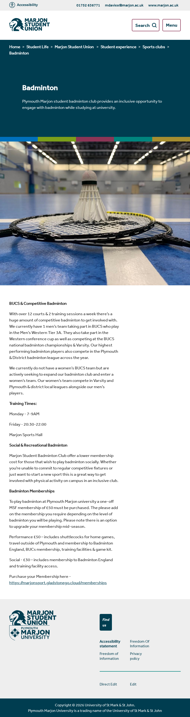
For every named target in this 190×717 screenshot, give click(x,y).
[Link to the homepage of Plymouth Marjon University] (29, 25)
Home (14, 46)
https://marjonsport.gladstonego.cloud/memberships (58, 582)
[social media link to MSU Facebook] (176, 622)
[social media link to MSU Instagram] (184, 622)
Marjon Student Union (75, 46)
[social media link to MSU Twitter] (180, 622)
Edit (133, 684)
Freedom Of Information (139, 643)
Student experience (118, 46)
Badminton (19, 52)
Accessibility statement (110, 643)
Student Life (37, 46)
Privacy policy (136, 656)
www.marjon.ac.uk (163, 5)
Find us (105, 622)
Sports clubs (153, 46)
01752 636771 (88, 5)
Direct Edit (108, 684)
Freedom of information (109, 656)
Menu (171, 25)
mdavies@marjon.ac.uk (124, 5)
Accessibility (27, 5)
